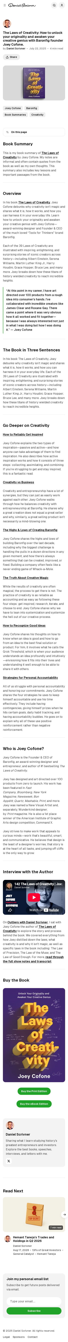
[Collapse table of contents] (7, 132)
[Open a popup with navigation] (4, 5)
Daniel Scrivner (16, 48)
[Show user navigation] (62, 5)
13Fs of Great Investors (46, 1250)
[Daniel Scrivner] (22, 5)
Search (54, 5)
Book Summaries (15, 114)
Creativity (37, 114)
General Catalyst (23, 1253)
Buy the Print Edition (34, 1091)
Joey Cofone (13, 108)
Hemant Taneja (46, 1253)
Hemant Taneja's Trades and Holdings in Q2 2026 (33, 1239)
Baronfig (31, 108)
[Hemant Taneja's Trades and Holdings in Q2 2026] (34, 1214)
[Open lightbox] (60, 993)
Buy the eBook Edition (34, 1103)
